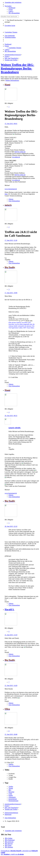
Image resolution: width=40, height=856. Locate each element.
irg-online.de (16, 157)
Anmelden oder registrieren (13, 2)
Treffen (11, 786)
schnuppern (12, 797)
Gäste (10, 793)
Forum (11, 9)
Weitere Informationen (12, 80)
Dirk (6, 194)
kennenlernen (13, 799)
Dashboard (12, 8)
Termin (11, 788)
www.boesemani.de (11, 189)
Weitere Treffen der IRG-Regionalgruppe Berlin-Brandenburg (17, 68)
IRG (10, 790)
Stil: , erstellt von (12, 854)
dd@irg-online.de (20, 152)
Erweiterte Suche (10, 25)
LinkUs (11, 11)
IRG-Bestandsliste (14, 13)
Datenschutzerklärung (11, 813)
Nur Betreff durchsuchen (14, 20)
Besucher (11, 792)
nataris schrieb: (15, 428)
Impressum (8, 814)
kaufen (11, 795)
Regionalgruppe (13, 801)
